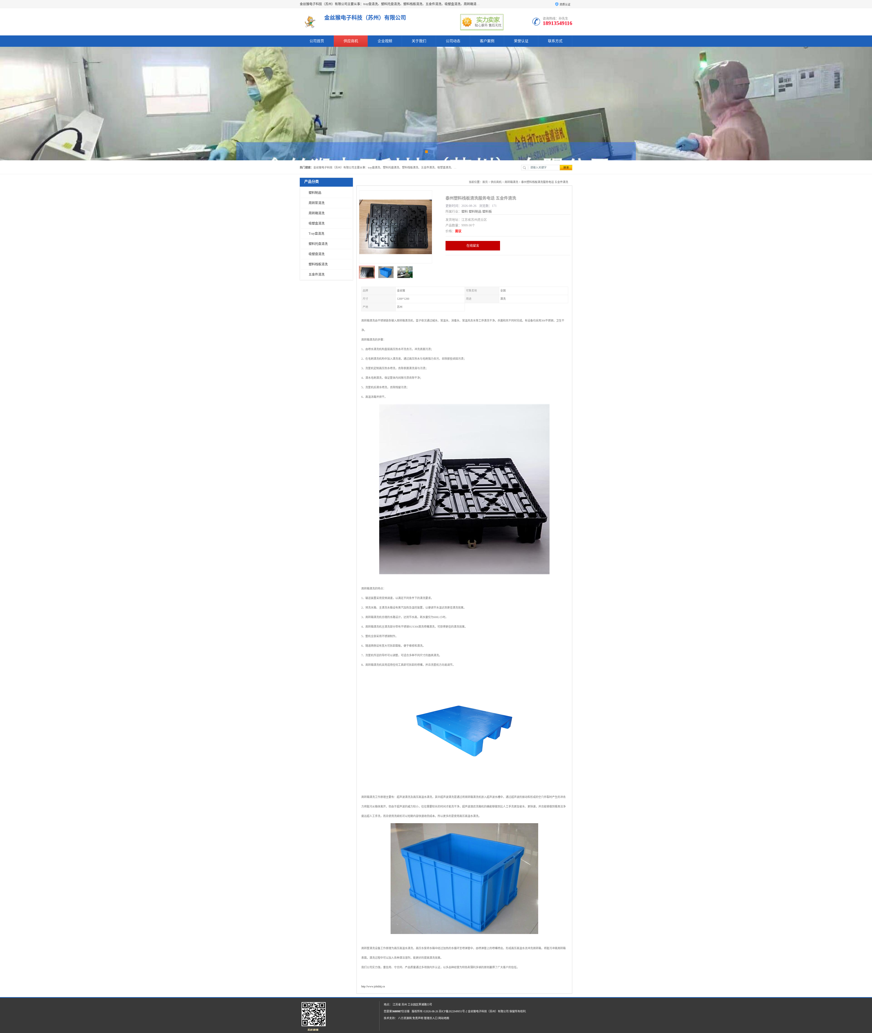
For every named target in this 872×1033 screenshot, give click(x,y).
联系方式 (555, 41)
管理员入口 (431, 1018)
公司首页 (317, 41)
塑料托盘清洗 (318, 243)
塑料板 (487, 211)
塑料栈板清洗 (318, 264)
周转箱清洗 (317, 213)
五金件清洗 (317, 274)
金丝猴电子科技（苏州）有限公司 (488, 1011)
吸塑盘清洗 (317, 254)
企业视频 (385, 41)
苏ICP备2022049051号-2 (453, 1011)
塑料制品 (315, 192)
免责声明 (417, 1018)
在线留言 (472, 245)
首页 (485, 182)
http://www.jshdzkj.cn (373, 986)
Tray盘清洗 (316, 233)
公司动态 (453, 41)
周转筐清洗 (317, 203)
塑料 (464, 211)
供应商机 (351, 41)
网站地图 (443, 1018)
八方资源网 (405, 1018)
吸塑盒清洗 (317, 223)
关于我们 (419, 41)
